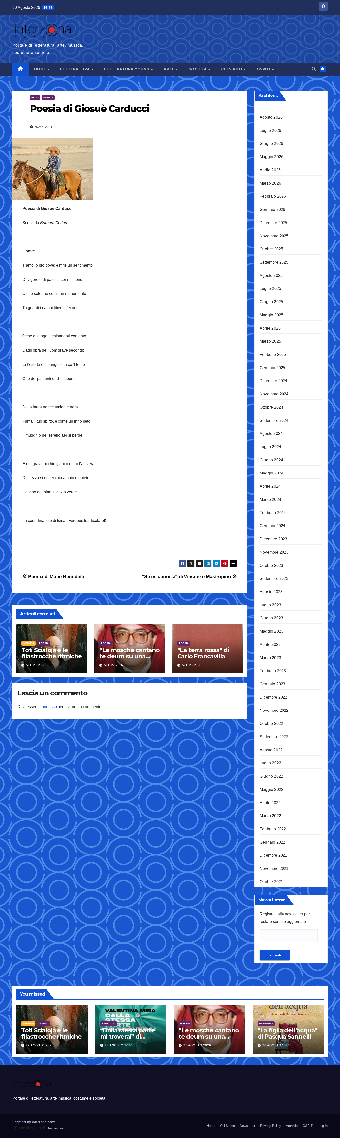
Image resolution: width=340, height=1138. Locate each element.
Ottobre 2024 (271, 407)
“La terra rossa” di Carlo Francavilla (203, 653)
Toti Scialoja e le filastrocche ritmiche (51, 653)
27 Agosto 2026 (197, 1045)
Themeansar (55, 1128)
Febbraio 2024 (273, 513)
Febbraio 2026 (273, 196)
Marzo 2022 (270, 816)
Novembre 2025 (274, 236)
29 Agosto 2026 (40, 1045)
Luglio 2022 (270, 763)
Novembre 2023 (274, 552)
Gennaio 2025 (272, 368)
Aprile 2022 (270, 803)
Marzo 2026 (270, 183)
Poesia (48, 97)
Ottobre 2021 (271, 882)
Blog (35, 97)
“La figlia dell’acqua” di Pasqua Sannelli (288, 1033)
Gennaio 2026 (272, 209)
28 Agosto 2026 (118, 1045)
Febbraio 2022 (273, 829)
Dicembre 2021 (273, 855)
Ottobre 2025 (271, 249)
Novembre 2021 (274, 868)
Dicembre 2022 (273, 697)
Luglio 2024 (270, 447)
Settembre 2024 (274, 420)
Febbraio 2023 (273, 671)
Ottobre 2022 (271, 723)
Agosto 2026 (271, 117)
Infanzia (28, 643)
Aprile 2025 (270, 328)
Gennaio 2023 (272, 684)
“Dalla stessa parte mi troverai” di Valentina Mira (127, 1036)
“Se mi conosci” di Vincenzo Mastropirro (187, 576)
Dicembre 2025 (273, 223)
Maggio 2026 (271, 157)
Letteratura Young (127, 69)
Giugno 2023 (271, 618)
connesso (48, 707)
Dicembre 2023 (273, 539)
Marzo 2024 (270, 499)
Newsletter (247, 1126)
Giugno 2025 (271, 302)
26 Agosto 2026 (276, 1045)
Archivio (292, 1126)
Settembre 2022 (274, 737)
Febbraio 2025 (273, 354)
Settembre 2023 (274, 578)
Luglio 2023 (270, 605)
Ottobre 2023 (271, 565)
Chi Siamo (232, 69)
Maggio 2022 (271, 789)
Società (198, 69)
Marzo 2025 (270, 341)
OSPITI (264, 69)
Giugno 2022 (271, 776)
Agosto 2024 (271, 433)
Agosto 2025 (271, 275)
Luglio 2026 (270, 130)
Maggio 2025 (271, 315)
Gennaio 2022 (272, 842)
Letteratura (75, 69)
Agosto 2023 (271, 592)
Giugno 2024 (271, 460)
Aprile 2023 (270, 644)
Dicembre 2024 (273, 381)
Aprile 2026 (270, 170)
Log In (323, 1126)
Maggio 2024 (271, 473)
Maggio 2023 (271, 631)
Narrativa (108, 1023)
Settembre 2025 (274, 262)
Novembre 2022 (274, 710)
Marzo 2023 (270, 658)
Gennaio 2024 (272, 526)
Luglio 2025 (270, 288)
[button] (314, 69)
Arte (169, 69)
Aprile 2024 (270, 486)
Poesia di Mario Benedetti (55, 576)
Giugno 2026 (271, 144)
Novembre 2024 (274, 394)
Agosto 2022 (271, 750)
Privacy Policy (270, 1126)
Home (40, 69)
